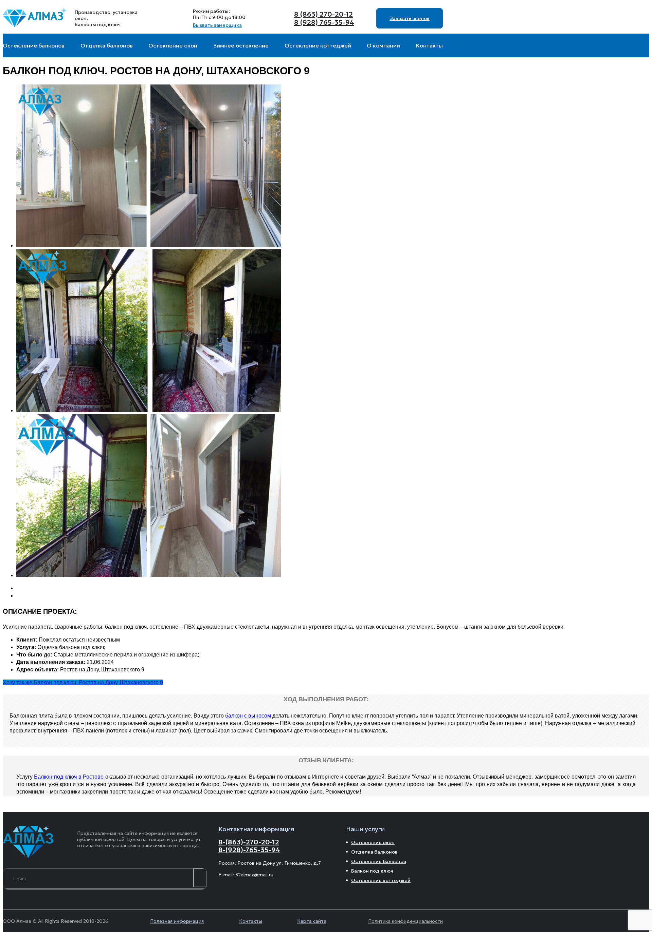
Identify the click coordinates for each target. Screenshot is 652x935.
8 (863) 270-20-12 (323, 14)
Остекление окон (373, 842)
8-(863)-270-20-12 (248, 842)
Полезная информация (177, 921)
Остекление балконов (378, 861)
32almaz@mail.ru (254, 875)
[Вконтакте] (167, 18)
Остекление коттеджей (381, 880)
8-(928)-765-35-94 (249, 849)
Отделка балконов (374, 852)
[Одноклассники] (184, 18)
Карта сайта (311, 921)
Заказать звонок (410, 18)
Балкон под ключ (372, 871)
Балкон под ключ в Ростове (69, 777)
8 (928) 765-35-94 (324, 22)
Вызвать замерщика (217, 25)
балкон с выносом (248, 716)
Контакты (250, 921)
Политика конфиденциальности (405, 921)
